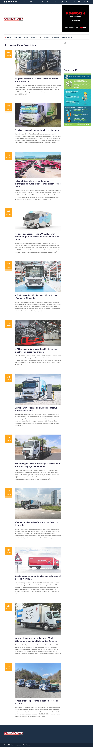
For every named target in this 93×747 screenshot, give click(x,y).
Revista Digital (59, 2)
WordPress (26, 745)
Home (44, 2)
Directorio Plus (28, 2)
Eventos (37, 2)
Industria (34, 37)
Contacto (69, 2)
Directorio (55, 37)
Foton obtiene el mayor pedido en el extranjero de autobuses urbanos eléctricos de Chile (38, 184)
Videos (8, 37)
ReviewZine (7, 745)
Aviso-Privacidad (79, 2)
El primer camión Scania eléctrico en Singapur (37, 130)
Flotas (26, 37)
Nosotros (50, 2)
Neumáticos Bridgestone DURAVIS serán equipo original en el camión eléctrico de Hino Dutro (37, 237)
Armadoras (18, 37)
